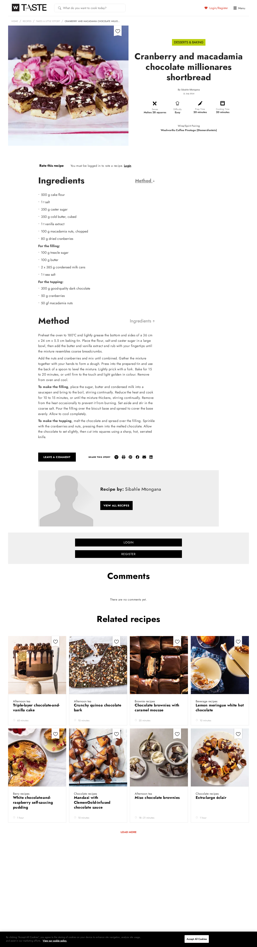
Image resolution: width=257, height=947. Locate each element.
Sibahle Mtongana (190, 89)
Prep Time (200, 109)
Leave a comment (57, 457)
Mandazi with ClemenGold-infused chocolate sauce (92, 802)
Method (144, 180)
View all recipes (116, 505)
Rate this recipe (51, 165)
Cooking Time (222, 109)
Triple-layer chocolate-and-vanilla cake (36, 708)
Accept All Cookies (197, 939)
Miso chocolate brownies (158, 797)
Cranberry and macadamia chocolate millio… (92, 21)
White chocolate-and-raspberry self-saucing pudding (33, 802)
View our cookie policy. (55, 940)
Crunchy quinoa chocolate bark (97, 708)
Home (14, 21)
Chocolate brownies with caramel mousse (157, 708)
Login (127, 166)
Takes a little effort (48, 21)
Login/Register (218, 7)
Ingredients (141, 320)
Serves (155, 109)
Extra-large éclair (212, 797)
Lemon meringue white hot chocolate (220, 708)
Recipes (27, 21)
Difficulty (177, 109)
